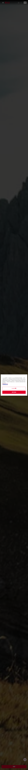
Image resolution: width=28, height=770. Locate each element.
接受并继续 (14, 392)
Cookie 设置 (14, 388)
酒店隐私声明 (5, 384)
